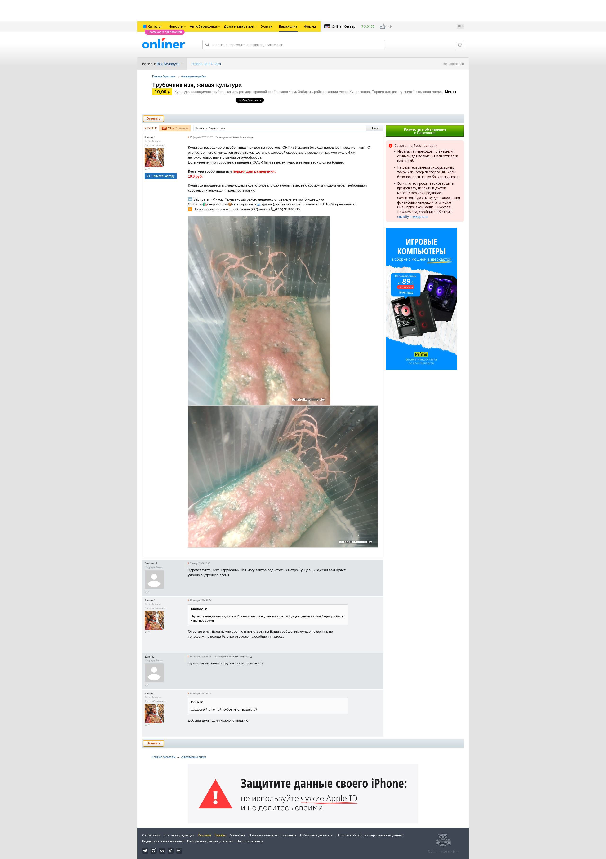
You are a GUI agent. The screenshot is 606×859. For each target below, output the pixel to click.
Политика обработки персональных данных (370, 835)
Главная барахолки (163, 76)
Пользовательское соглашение (273, 835)
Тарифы (220, 835)
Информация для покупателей (210, 841)
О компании (151, 835)
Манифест (237, 835)
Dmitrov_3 (151, 563)
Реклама (204, 835)
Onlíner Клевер (343, 26)
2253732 (150, 656)
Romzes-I (150, 137)
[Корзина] (459, 44)
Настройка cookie (250, 841)
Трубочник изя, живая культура (196, 85)
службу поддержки (412, 216)
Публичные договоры (316, 835)
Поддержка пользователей (163, 841)
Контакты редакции (179, 835)
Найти (374, 128)
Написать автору (163, 176)
